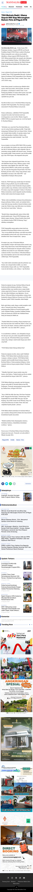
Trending (4, 6)
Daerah (4, 572)
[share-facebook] (2, 483)
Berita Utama (6, 583)
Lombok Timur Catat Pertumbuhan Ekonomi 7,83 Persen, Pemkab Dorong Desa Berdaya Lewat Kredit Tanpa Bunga (11, 576)
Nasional (5, 594)
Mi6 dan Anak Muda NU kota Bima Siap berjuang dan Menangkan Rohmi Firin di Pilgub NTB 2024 (16, 512)
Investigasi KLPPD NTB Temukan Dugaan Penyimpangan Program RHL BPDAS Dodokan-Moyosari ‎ (10, 565)
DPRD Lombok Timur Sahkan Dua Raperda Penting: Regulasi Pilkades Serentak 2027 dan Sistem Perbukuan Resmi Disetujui (16, 547)
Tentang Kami (6, 881)
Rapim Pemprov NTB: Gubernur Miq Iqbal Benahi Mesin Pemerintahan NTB (11, 597)
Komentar (28, 483)
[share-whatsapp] (10, 483)
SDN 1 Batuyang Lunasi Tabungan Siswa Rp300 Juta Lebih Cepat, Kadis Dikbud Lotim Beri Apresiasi (10, 608)
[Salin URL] (14, 483)
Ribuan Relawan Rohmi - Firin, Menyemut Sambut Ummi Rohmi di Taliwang (14, 520)
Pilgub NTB (5, 440)
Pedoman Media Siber (24, 881)
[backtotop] (16, 887)
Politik (26, 6)
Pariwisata (19, 6)
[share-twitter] (6, 483)
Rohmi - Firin (20, 440)
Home (3, 12)
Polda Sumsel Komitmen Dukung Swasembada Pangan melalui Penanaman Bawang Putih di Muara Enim (11, 587)
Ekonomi (11, 6)
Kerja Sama (16, 883)
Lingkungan (6, 562)
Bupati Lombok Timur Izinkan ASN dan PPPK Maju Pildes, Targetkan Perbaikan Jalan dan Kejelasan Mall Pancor (15, 538)
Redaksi (13, 881)
